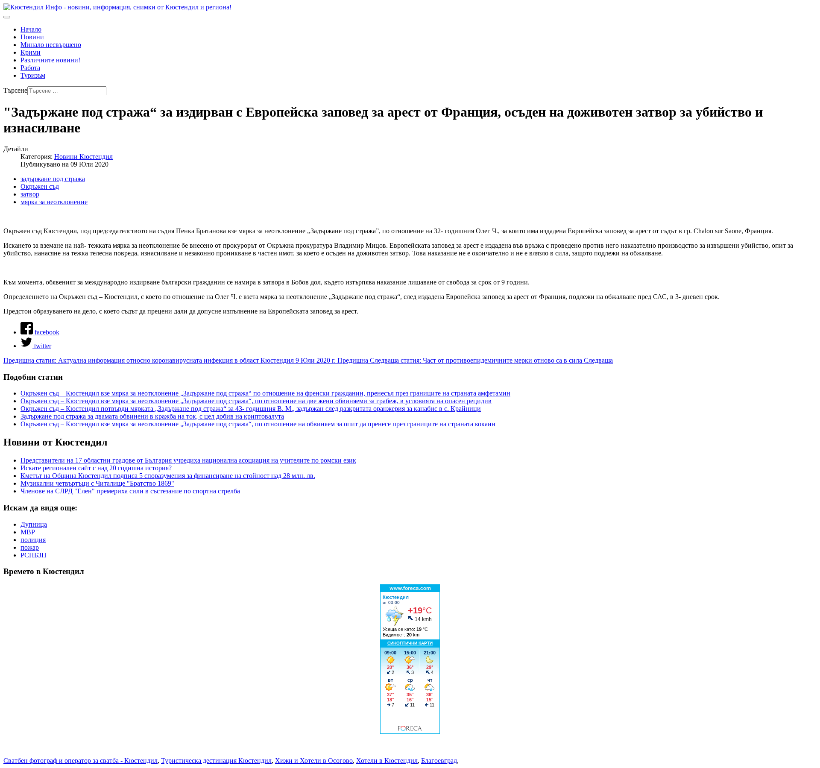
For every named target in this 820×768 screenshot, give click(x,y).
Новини (32, 37)
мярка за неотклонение (54, 201)
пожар (29, 547)
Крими (30, 52)
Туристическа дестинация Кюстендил (216, 760)
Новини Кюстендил (83, 156)
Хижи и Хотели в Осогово (314, 760)
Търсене (15, 90)
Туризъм (32, 75)
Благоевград (439, 760)
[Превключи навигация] (6, 17)
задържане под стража (52, 178)
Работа (30, 67)
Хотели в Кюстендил (387, 760)
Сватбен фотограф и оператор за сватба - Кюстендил (80, 760)
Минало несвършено (50, 44)
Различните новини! (50, 60)
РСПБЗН (33, 555)
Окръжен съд (39, 186)
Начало (30, 29)
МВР (27, 532)
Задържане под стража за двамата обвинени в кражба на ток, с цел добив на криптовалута (152, 416)
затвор (29, 194)
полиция (33, 539)
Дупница (33, 524)
